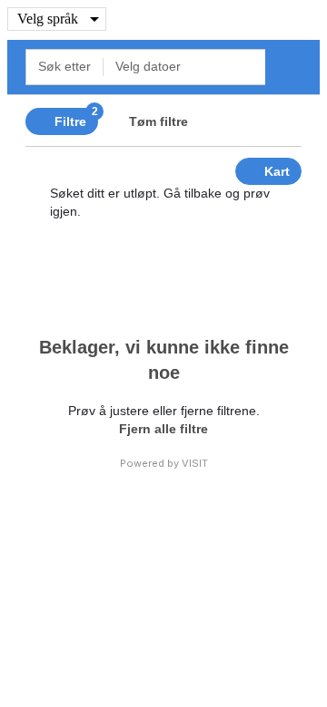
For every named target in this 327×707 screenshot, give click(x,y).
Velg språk (47, 18)
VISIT (195, 463)
